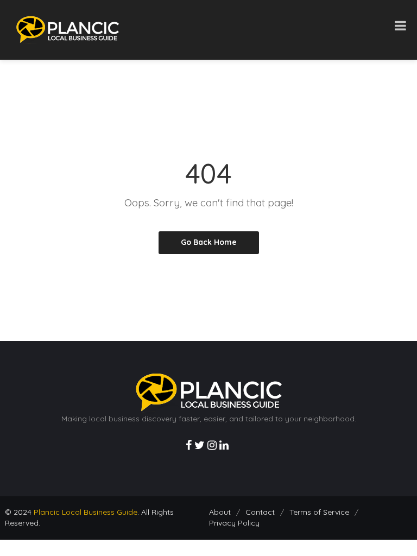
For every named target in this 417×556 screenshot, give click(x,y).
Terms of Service (319, 512)
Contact (260, 512)
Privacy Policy (234, 523)
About (220, 512)
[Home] (67, 29)
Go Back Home (209, 242)
